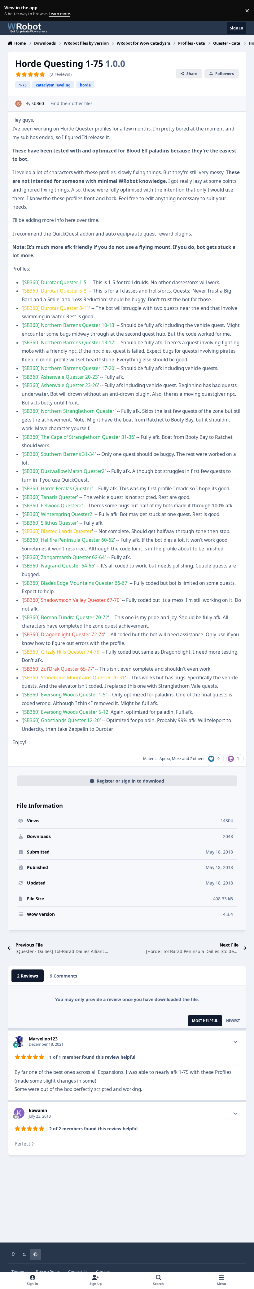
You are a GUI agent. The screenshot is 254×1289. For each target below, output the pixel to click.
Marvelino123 (43, 1039)
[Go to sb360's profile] (18, 103)
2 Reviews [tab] (27, 976)
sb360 (38, 103)
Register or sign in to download (130, 781)
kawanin (38, 1110)
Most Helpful (205, 1020)
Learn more (12, 11)
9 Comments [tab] (63, 976)
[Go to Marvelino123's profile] (19, 1041)
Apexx (165, 758)
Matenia (150, 758)
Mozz (176, 758)
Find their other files (71, 103)
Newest (233, 1020)
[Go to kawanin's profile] (19, 1113)
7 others (197, 758)
